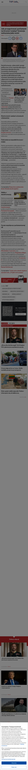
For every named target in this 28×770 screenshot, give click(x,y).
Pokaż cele (14, 767)
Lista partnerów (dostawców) (8, 759)
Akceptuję (14, 763)
